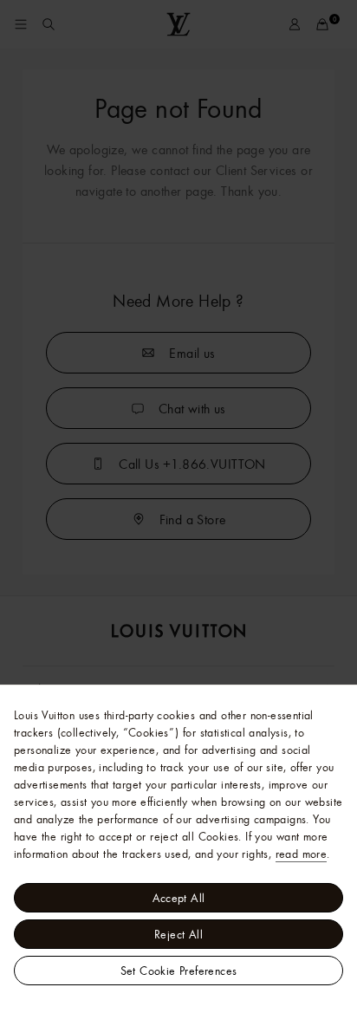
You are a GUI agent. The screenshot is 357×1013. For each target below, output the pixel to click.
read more (302, 853)
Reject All (178, 934)
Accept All (179, 898)
